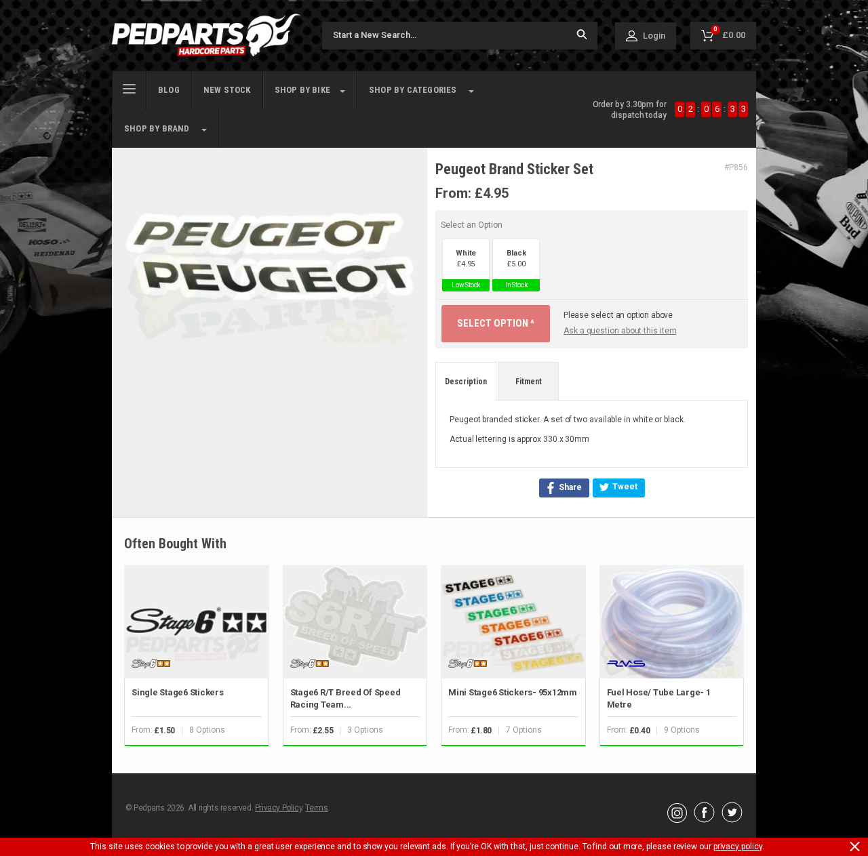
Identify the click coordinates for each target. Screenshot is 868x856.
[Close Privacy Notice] (854, 846)
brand (157, 128)
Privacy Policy (278, 808)
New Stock (227, 90)
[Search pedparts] (581, 35)
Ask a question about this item (620, 330)
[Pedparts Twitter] (732, 819)
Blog (169, 90)
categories (413, 90)
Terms (316, 808)
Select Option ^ (495, 323)
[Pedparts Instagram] (677, 819)
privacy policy (737, 846)
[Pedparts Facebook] (704, 819)
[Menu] (129, 87)
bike (302, 90)
